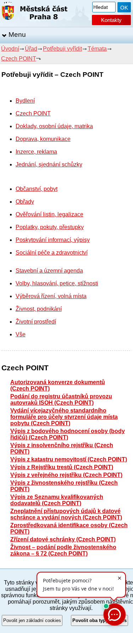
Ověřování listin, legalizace (49, 214)
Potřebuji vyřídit (62, 49)
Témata (97, 49)
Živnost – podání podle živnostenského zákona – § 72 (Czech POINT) (63, 550)
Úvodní (10, 49)
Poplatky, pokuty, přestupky (50, 227)
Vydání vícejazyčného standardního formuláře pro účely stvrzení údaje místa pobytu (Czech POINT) (64, 416)
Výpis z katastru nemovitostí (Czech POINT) (68, 459)
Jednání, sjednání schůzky (49, 164)
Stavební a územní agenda (49, 271)
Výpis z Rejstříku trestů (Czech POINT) (61, 467)
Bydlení (25, 101)
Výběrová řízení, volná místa (51, 296)
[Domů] (34, 12)
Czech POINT (18, 59)
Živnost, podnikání (39, 309)
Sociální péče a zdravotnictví (52, 253)
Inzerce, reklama (36, 152)
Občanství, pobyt (36, 189)
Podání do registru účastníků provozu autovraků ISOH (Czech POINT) (61, 399)
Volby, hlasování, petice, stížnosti (57, 283)
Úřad (31, 49)
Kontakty (111, 20)
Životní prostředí (36, 322)
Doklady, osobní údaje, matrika (54, 126)
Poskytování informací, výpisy (53, 240)
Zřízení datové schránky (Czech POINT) (63, 539)
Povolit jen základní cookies (32, 620)
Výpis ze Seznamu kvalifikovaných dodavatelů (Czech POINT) (56, 500)
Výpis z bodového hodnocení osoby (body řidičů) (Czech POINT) (67, 434)
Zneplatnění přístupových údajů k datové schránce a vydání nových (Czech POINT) (66, 514)
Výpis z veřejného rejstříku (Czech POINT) (66, 475)
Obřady (25, 202)
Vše (21, 334)
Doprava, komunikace (43, 139)
